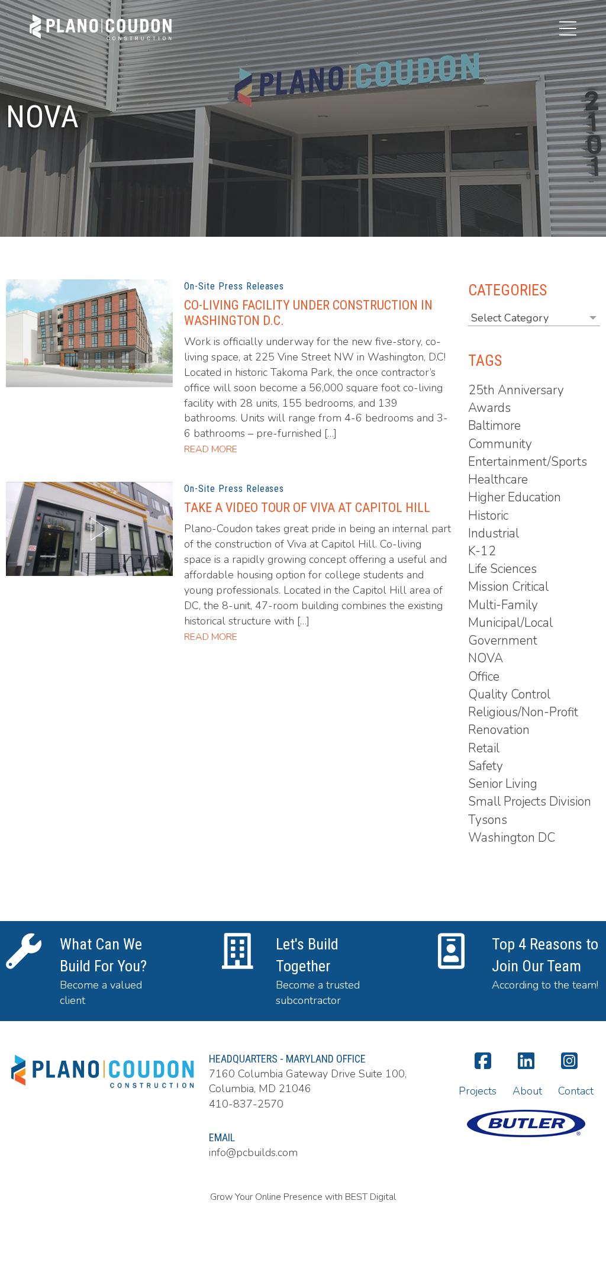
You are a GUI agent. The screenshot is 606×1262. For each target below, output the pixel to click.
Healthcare (498, 479)
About (527, 1091)
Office (483, 676)
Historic (488, 515)
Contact (576, 1091)
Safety (485, 766)
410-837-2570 (246, 1104)
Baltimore (494, 425)
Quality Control (509, 694)
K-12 (482, 551)
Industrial (493, 533)
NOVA (485, 658)
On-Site (199, 286)
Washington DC (511, 837)
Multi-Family (503, 605)
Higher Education (514, 497)
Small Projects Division (529, 801)
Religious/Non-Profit (523, 712)
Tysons (487, 820)
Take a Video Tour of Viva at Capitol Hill (307, 507)
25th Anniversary (516, 390)
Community (500, 444)
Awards (489, 408)
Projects (478, 1091)
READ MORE (210, 449)
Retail (483, 748)
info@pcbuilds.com (253, 1152)
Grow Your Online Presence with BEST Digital (303, 1196)
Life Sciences (502, 569)
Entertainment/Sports (527, 461)
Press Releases (251, 286)
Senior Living (502, 783)
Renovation (499, 730)
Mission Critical (508, 586)
